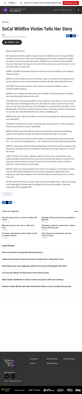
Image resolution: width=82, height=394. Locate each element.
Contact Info (34, 359)
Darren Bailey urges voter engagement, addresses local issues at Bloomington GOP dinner (34, 266)
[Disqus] (41, 325)
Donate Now (71, 3)
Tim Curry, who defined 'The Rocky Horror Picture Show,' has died (25, 273)
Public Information (69, 359)
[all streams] (79, 10)
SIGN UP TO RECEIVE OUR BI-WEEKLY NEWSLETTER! (43, 3)
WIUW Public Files (52, 363)
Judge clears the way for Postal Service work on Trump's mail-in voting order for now (32, 259)
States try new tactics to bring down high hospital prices (22, 252)
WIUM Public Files (52, 359)
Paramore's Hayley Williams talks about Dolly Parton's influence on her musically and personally (36, 286)
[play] (5, 10)
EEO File (32, 363)
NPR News (5, 22)
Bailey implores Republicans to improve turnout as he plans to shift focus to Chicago (32, 279)
